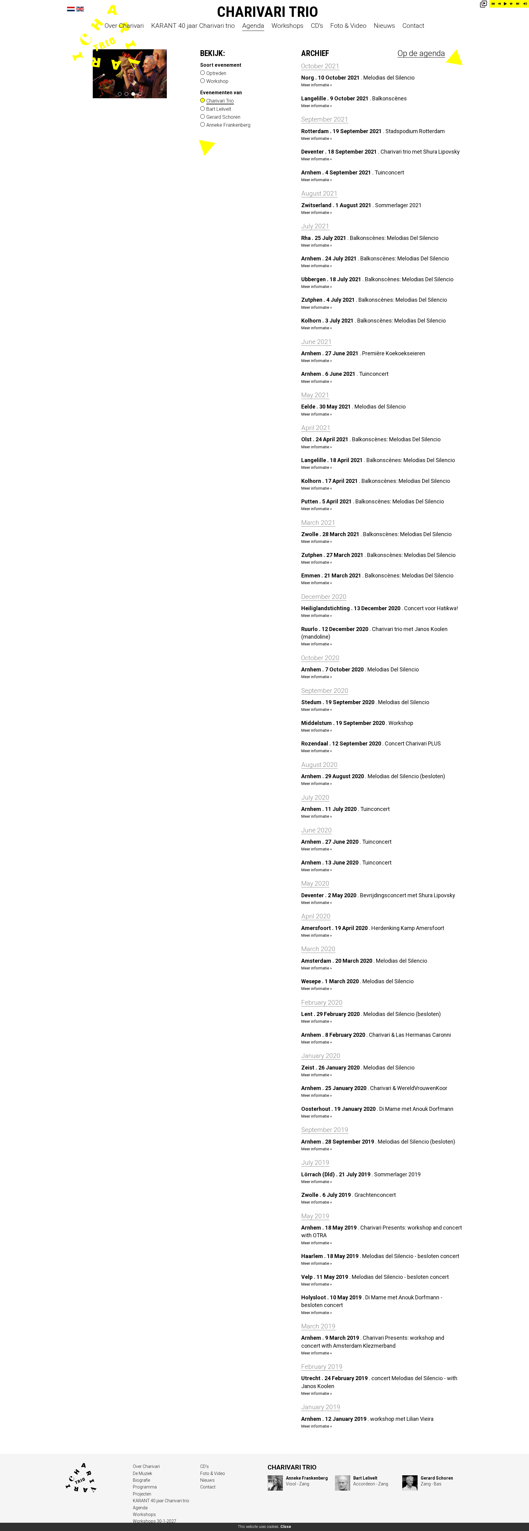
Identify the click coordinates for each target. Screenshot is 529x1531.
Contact (413, 26)
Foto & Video (348, 26)
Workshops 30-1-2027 (154, 1521)
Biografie (141, 1480)
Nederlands (71, 9)
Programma (145, 1486)
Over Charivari (124, 26)
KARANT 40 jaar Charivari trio (193, 26)
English (80, 9)
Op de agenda (421, 53)
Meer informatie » (316, 85)
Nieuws (384, 26)
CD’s (317, 26)
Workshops (287, 26)
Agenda (253, 26)
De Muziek (142, 1473)
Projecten (142, 1494)
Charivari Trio (267, 12)
